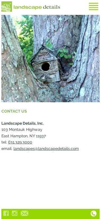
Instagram (14, 213)
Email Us (24, 213)
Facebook (6, 213)
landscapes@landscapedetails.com (46, 148)
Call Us (94, 213)
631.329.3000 (20, 142)
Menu (93, 6)
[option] (50, 58)
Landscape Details (30, 6)
